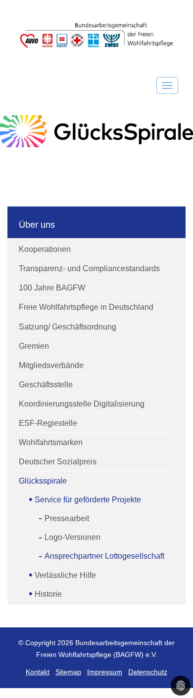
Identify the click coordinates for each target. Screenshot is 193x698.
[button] (181, 686)
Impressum (104, 672)
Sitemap (68, 672)
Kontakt (37, 672)
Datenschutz (147, 672)
